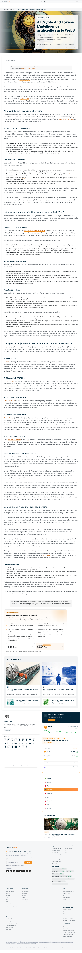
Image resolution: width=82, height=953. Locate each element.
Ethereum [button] (38, 418)
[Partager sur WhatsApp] (12, 739)
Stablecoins (67, 857)
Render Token (9, 418)
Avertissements (66, 901)
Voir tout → (75, 748)
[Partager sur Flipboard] (15, 747)
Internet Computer (14, 440)
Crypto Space (24, 98)
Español (49, 786)
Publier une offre (66, 916)
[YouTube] (30, 871)
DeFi (66, 852)
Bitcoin (8, 893)
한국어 (49, 797)
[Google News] (27, 871)
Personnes (23, 895)
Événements (24, 901)
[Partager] (23, 747)
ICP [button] (28, 440)
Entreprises (24, 893)
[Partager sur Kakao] (8, 747)
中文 (48, 804)
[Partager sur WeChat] (19, 747)
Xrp (7, 897)
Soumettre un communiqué (69, 920)
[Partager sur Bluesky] (30, 739)
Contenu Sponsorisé (67, 936)
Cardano (46, 832)
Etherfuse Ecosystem (58, 881)
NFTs (69, 174)
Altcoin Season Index (56, 861)
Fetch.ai (6, 362)
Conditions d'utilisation (51, 947)
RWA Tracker (55, 863)
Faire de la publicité (67, 909)
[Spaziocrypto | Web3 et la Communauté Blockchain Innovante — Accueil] (19, 847)
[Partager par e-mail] (26, 743)
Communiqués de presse (12, 906)
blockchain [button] (9, 73)
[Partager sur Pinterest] (5, 743)
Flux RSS (65, 903)
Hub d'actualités (10, 891)
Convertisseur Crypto (56, 859)
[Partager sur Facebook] (8, 739)
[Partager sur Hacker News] (26, 739)
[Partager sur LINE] (15, 743)
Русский (49, 801)
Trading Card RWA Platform (60, 883)
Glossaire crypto (10, 927)
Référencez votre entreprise (69, 913)
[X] (11, 871)
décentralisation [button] (24, 79)
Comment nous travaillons (69, 47)
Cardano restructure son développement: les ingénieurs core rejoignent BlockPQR (60, 835)
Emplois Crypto (24, 899)
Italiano (49, 778)
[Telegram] (17, 871)
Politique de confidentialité (62, 947)
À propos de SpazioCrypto (68, 891)
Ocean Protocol (9, 401)
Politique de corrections (68, 928)
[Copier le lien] (26, 747)
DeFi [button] (23, 178)
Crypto (47, 17)
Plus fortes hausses (56, 850)
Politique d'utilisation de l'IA (28, 68)
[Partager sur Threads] (33, 739)
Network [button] (59, 418)
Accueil (6, 9)
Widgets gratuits (66, 899)
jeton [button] (43, 364)
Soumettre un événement (68, 918)
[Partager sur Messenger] (5, 747)
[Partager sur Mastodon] (30, 743)
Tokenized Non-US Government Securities (63, 878)
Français (49, 789)
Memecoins (67, 854)
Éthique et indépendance (68, 930)
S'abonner (51, 719)
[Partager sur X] (5, 739)
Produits (23, 897)
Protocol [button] (50, 188)
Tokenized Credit (57, 873)
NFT (7, 901)
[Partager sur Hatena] (12, 747)
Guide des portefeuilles (11, 923)
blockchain (46, 555)
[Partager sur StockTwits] (33, 743)
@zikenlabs (7, 730)
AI (65, 850)
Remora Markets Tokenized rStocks (61, 876)
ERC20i (69, 871)
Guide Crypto (9, 921)
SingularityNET (9, 381)
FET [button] (46, 364)
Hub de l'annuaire (25, 891)
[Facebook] (7, 871)
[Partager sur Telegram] (15, 739)
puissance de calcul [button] (57, 366)
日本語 (49, 808)
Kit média (65, 911)
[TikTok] (23, 871)
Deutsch (49, 793)
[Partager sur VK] (12, 743)
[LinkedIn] (20, 871)
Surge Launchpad (58, 871)
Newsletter (8, 929)
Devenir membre (66, 897)
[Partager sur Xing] (23, 743)
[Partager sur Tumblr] (8, 743)
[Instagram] (14, 871)
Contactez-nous (66, 893)
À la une (53, 857)
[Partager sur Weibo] (19, 743)
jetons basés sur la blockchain (34, 230)
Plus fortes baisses (56, 852)
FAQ (63, 895)
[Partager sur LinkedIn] (19, 739)
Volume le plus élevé (56, 854)
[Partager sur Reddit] (23, 739)
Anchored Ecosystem (59, 868)
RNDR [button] (17, 418)
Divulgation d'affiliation (68, 934)
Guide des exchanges (11, 925)
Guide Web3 (12, 9)
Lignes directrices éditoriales (69, 926)
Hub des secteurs (68, 848)
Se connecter (38, 651)
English (49, 782)
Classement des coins (56, 848)
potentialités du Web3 (66, 119)
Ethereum (8, 895)
